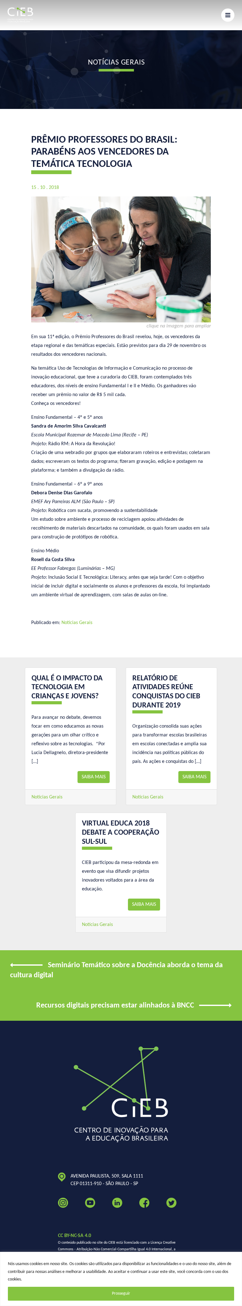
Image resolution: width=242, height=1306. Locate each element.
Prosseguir (121, 1293)
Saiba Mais (94, 777)
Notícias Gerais (76, 622)
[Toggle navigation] (227, 15)
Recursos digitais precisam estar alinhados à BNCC (115, 1005)
